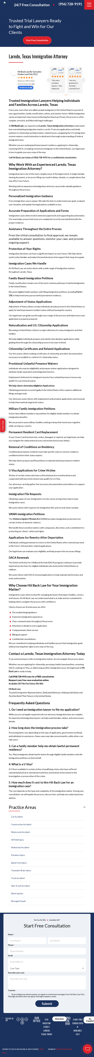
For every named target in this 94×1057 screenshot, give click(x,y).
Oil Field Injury (17, 839)
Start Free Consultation (37, 40)
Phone (11, 945)
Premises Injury (18, 855)
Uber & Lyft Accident (20, 885)
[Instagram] (26, 1019)
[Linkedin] (22, 1022)
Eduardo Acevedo (60, 70)
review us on (24, 87)
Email (10, 955)
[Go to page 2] (64, 94)
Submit (47, 1004)
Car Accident (17, 816)
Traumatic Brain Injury (21, 870)
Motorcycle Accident (20, 832)
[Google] (22, 1019)
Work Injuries (17, 893)
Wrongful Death (18, 901)
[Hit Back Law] (10, 6)
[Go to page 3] (66, 94)
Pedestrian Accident (20, 847)
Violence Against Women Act (26, 519)
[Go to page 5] (69, 94)
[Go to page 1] (62, 94)
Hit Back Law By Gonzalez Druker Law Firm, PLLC (29, 72)
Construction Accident (21, 824)
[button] (2, 425)
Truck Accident (18, 878)
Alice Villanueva (78, 70)
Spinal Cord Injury (19, 862)
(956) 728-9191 (70, 4)
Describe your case (16, 973)
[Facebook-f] (18, 1019)
